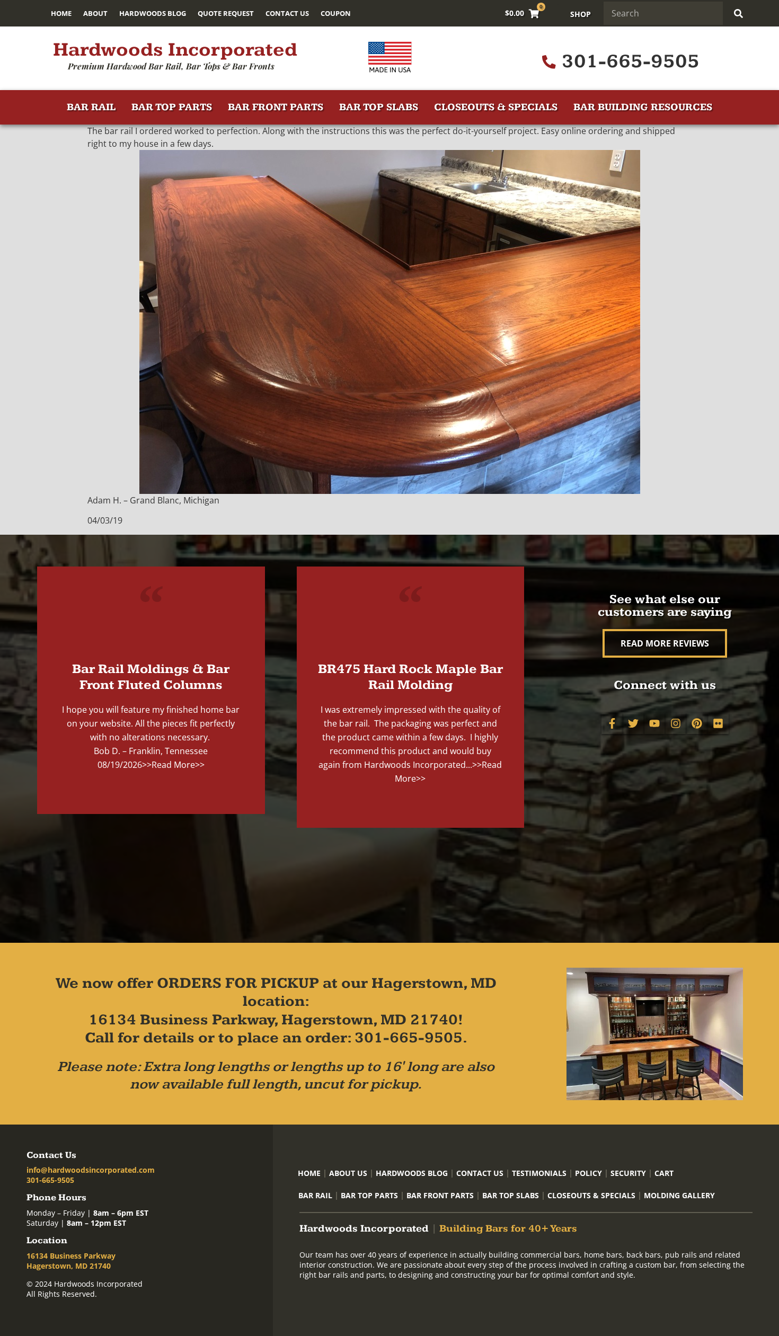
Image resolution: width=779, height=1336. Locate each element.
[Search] (738, 13)
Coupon (336, 13)
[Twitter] (633, 723)
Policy (588, 1173)
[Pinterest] (696, 723)
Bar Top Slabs (378, 107)
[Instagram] (675, 723)
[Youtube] (654, 723)
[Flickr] (718, 723)
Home (61, 13)
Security (628, 1173)
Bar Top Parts (171, 107)
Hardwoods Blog (152, 13)
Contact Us (287, 13)
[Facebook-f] (612, 723)
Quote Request (226, 13)
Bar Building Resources (642, 107)
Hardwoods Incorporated (175, 49)
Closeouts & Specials (495, 107)
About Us (348, 1173)
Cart (664, 1173)
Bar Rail (91, 107)
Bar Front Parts (275, 107)
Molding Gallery (679, 1195)
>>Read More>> (173, 765)
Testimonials (539, 1173)
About (95, 13)
